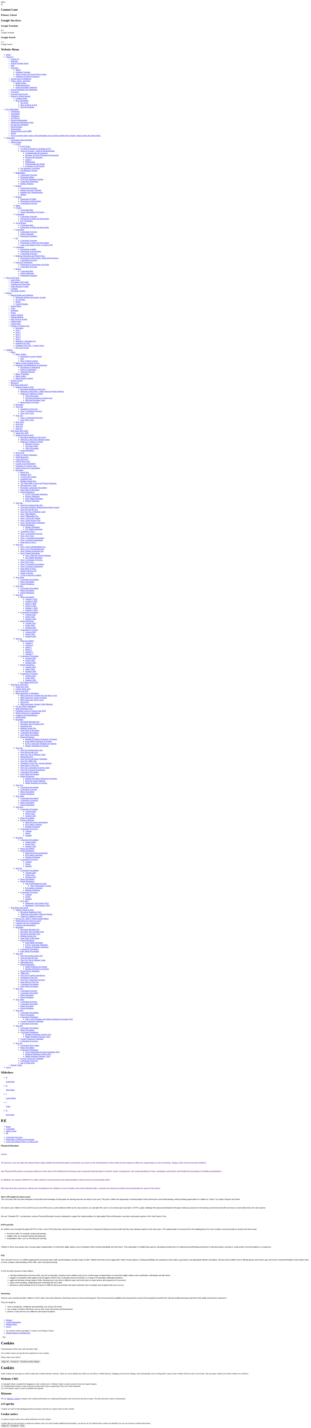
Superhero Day (26, 479)
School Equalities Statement (26, 87)
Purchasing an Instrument (30, 367)
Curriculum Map (26, 210)
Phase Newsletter (27, 995)
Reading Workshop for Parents (37, 969)
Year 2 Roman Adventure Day (32, 551)
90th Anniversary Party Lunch (32, 700)
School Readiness (27, 450)
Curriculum (10, 138)
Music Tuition (21, 354)
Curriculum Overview (28, 175)
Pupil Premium (16, 127)
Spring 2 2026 (30, 606)
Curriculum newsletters (29, 612)
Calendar (14, 289)
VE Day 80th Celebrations (26, 706)
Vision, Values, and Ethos (20, 81)
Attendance (15, 116)
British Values (21, 83)
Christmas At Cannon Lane (26, 466)
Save (22, 1426)
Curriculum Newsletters (29, 580)
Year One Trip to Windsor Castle (32, 512)
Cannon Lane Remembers (26, 464)
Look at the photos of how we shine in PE (36, 245)
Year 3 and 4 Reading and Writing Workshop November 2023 (49, 1019)
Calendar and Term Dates (20, 284)
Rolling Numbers (27, 184)
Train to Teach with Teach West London (31, 74)
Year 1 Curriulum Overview (31, 411)
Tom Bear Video (31, 446)
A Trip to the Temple (28, 477)
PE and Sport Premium (19, 125)
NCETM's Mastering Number (31, 179)
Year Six (19, 429)
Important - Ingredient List (26, 341)
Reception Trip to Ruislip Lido (32, 724)
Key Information (12, 109)
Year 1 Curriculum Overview (31, 534)
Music (18, 206)
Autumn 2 (29, 645)
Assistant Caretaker (23, 72)
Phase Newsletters (27, 582)
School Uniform (17, 315)
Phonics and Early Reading (30, 190)
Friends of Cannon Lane (20, 326)
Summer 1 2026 (31, 608)
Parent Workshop (27, 621)
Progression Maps (27, 177)
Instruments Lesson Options (31, 356)
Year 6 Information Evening (36, 884)
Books (18, 302)
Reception (19, 328)
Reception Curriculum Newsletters (33, 488)
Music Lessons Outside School (27, 363)
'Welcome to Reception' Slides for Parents (36, 914)
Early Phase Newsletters (29, 735)
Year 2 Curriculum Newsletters (32, 564)
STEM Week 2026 (23, 461)
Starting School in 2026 (25, 387)
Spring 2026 (30, 617)
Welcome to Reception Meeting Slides (35, 440)
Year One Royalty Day (29, 510)
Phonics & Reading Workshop (37, 947)
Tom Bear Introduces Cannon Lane (38, 398)
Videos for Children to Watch (31, 394)
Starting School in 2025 (25, 435)
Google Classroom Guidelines (31, 1021)
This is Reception (32, 396)
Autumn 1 (29, 643)
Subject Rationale (27, 234)
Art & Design (21, 223)
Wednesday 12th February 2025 (37, 905)
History (18, 269)
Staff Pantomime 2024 (24, 709)
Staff (12, 66)
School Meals (16, 306)
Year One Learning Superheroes (32, 770)
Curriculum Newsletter (29, 809)
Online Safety (16, 321)
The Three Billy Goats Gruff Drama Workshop (38, 483)
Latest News (15, 280)
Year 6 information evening (40, 886)
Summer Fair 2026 (23, 343)
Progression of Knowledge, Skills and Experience (39, 258)
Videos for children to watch (31, 916)
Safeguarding (16, 129)
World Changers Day (28, 571)
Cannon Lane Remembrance (27, 715)
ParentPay (14, 310)
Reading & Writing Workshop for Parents (41, 739)
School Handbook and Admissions (24, 90)
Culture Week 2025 (23, 689)
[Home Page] (2, 4)
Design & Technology (24, 262)
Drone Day (24, 702)
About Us (9, 57)
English (18, 186)
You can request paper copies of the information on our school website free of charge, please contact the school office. (56, 136)
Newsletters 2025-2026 (20, 282)
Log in (8, 1067)
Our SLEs (24, 103)
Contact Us (15, 59)
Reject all (5, 1362)
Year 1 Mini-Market (28, 514)
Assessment (15, 114)
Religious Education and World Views (30, 256)
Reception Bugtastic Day (30, 722)
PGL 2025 (24, 901)
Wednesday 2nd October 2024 (37, 903)
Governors (15, 92)
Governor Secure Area (19, 94)
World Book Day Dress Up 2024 (28, 921)
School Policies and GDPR (21, 131)
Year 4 (18, 337)
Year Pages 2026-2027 (19, 385)
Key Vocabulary (26, 221)
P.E (17, 238)
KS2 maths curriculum (34, 855)
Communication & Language (36, 153)
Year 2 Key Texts (27, 420)
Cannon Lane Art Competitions (28, 923)
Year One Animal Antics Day (31, 505)
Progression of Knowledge (30, 201)
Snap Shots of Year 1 (28, 542)
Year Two (19, 415)
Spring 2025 (30, 814)
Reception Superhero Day (30, 934)
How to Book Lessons (29, 361)
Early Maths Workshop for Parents (38, 741)
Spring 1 (28, 647)
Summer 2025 (30, 816)
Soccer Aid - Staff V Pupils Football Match (32, 919)
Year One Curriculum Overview (32, 980)
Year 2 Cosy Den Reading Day (32, 549)
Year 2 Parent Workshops (30, 553)
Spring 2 (28, 650)
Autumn (28, 831)
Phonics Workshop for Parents (36, 746)
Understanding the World (35, 164)
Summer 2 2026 (31, 610)
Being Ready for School (29, 402)
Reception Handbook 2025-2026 (33, 437)
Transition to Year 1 (27, 531)
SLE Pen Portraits (27, 107)
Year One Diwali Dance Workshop (33, 759)
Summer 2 (29, 654)
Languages (20, 247)
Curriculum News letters (29, 1045)
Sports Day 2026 (22, 433)
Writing (23, 195)
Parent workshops (27, 820)
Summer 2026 (30, 619)
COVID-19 (15, 118)
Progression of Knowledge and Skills (34, 265)
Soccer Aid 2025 (22, 691)
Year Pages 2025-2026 (19, 431)
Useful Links (16, 324)
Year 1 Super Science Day (30, 520)
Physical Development (34, 157)
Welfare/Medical (17, 317)
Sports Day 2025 (22, 687)
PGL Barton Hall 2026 (29, 682)
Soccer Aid (20, 453)
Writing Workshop (32, 501)
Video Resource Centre (20, 286)
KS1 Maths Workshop (33, 529)
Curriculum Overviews (29, 630)
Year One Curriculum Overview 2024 (34, 768)
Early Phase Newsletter (29, 986)
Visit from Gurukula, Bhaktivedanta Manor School (39, 507)
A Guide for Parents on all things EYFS (35, 149)
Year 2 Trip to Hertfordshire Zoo (32, 547)
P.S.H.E (19, 208)
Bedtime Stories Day (28, 481)
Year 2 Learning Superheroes (31, 566)
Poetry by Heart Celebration (26, 455)
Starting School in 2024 (25, 910)
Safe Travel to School (19, 319)
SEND (13, 133)
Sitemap (9, 1320)
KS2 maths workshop (33, 824)
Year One (19, 407)
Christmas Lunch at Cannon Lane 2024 (31, 711)
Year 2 (18, 332)
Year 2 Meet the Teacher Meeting (38, 555)
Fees (22, 359)
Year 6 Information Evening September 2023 (42, 1052)
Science (19, 197)
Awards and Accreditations (21, 79)
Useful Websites (22, 304)
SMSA (18, 70)
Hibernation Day (26, 757)
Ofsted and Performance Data (22, 122)
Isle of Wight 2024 (27, 1063)
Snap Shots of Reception (29, 490)
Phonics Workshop (32, 496)
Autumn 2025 (30, 615)
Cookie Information (13, 1322)
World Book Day (22, 457)
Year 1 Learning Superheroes (31, 540)
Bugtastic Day (25, 475)
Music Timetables (22, 374)
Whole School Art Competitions (28, 468)
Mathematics (30, 162)
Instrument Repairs (27, 372)
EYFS (18, 144)
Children (9, 350)
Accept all (14, 1362)
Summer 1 (29, 652)
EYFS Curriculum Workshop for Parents (40, 744)
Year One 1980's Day (28, 761)
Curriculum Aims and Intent (21, 140)
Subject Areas (16, 142)
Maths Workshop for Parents (36, 783)
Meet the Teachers (32, 444)
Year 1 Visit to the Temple (30, 518)
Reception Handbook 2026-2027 (33, 389)
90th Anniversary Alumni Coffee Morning (36, 704)
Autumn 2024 (30, 811)
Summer (28, 835)
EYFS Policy (25, 146)
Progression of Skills (28, 199)
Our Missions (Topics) (29, 171)
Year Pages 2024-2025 (19, 685)
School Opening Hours (19, 63)
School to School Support (20, 96)
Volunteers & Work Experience (27, 76)
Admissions (15, 111)
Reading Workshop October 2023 (38, 1034)
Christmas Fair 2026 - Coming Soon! (30, 345)
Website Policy (11, 1324)
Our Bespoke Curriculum (30, 168)
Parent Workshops (27, 492)
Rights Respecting (23, 85)
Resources (15, 383)
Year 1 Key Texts (27, 413)
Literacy (28, 160)
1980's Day (24, 973)
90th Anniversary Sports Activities (33, 698)
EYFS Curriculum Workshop (36, 494)
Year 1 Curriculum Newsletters (32, 538)
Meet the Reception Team (35, 400)
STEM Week (21, 717)
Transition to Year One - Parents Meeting (36, 763)
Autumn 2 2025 (31, 601)
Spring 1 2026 (30, 604)
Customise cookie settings (29, 1362)
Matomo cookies (13, 1399)
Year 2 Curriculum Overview (31, 418)
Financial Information (19, 120)
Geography (20, 230)
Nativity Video (16, 1065)
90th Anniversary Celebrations (27, 693)
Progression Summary (28, 236)
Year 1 (18, 330)
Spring (27, 833)
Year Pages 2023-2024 (19, 908)
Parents (8, 293)
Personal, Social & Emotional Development (42, 155)
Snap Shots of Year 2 (28, 569)
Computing (20, 214)
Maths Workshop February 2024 (37, 1037)
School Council (17, 380)
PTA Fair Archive (22, 348)
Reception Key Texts (28, 485)
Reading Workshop (32, 827)
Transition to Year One (29, 409)
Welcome (14, 61)
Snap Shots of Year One (29, 765)
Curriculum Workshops (29, 181)
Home (8, 55)
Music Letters (21, 376)
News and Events (12, 278)
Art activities (20, 300)
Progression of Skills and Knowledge (34, 219)
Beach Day (24, 472)
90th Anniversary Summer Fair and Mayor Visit (38, 695)
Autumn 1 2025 (31, 599)
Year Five (19, 426)
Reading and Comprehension (31, 192)
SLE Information (22, 101)
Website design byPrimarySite (18, 1333)
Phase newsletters (27, 641)
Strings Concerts (26, 573)
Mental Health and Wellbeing (22, 295)
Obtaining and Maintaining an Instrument (31, 365)
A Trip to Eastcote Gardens (30, 575)
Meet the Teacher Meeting (35, 781)
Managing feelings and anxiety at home (31, 297)
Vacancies (14, 68)
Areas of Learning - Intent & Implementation (37, 151)
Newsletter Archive (18, 291)
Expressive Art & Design (34, 166)
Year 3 (18, 335)
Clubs (13, 308)
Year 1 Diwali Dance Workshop (32, 523)
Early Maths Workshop (34, 499)
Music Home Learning (24, 378)
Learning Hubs (21, 98)
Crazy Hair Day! (22, 459)
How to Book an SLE (28, 105)
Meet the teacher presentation (36, 822)
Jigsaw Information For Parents (32, 212)
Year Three (20, 422)
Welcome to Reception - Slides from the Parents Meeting (42, 391)
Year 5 (18, 339)
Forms (13, 313)
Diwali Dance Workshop (29, 971)
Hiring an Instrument (28, 370)
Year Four (19, 424)
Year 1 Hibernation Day (29, 516)
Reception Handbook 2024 (30, 912)
